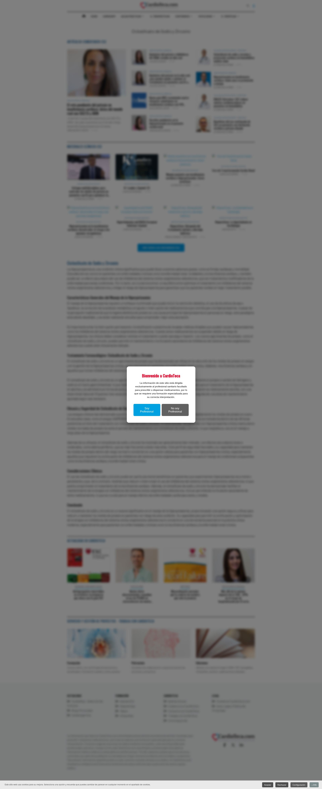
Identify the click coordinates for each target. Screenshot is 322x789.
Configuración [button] (298, 784)
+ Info (314, 784)
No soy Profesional (175, 410)
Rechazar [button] (281, 784)
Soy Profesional (147, 410)
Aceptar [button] (267, 784)
